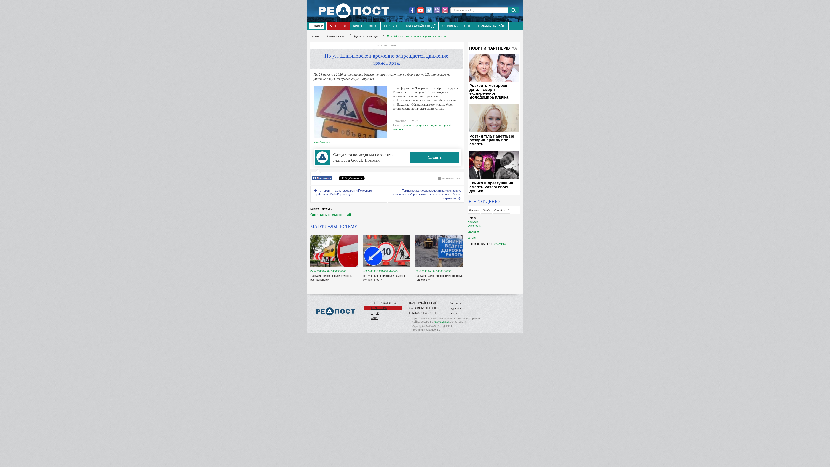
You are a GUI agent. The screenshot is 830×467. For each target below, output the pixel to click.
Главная (314, 36)
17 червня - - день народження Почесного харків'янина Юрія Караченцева (342, 192)
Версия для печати (452, 178)
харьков (436, 125)
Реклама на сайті (490, 26)
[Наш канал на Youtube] (420, 10)
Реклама (454, 313)
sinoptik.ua (500, 243)
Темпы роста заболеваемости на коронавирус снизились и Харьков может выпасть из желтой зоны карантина (427, 194)
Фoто (373, 26)
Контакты (455, 303)
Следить (435, 157)
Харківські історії (456, 26)
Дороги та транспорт (366, 36)
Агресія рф (338, 26)
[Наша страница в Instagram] (445, 10)
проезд (447, 125)
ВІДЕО (357, 26)
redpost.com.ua (441, 321)
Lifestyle (391, 26)
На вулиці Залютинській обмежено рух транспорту (439, 277)
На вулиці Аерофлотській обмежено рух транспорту (385, 277)
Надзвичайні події (420, 26)
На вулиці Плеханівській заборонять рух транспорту (332, 277)
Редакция (455, 308)
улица (407, 125)
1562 (415, 121)
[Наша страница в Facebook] (412, 10)
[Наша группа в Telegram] (428, 10)
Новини (316, 26)
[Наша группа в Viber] (437, 10)
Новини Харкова (336, 36)
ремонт (398, 129)
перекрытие (421, 125)
